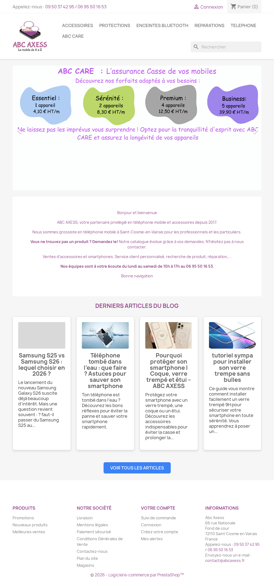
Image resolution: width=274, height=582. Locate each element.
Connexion (151, 524)
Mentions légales (92, 524)
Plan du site (87, 558)
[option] (137, 128)
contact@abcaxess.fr (225, 560)
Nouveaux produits (30, 524)
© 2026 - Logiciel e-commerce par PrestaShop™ (137, 575)
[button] (31, 128)
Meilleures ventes (29, 531)
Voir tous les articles (137, 468)
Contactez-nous (92, 551)
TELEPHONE (243, 25)
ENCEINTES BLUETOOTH (162, 25)
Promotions (23, 517)
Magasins (85, 565)
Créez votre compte (159, 531)
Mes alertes (152, 538)
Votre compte (158, 508)
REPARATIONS (209, 25)
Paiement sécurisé (94, 531)
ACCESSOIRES (77, 25)
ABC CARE (73, 36)
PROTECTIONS (114, 25)
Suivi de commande (158, 517)
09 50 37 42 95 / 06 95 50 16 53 (75, 7)
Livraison (85, 517)
